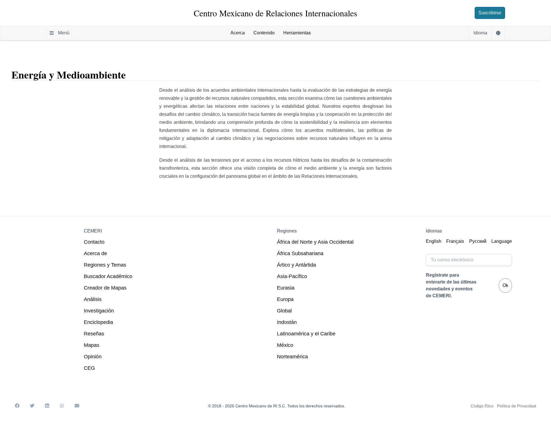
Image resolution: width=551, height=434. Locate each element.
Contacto (94, 242)
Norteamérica (292, 356)
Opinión (93, 356)
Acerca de (95, 253)
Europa (285, 299)
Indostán (287, 322)
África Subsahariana (300, 253)
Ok (505, 285)
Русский (477, 241)
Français (455, 241)
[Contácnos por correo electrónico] (77, 405)
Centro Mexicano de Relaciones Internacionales (275, 13)
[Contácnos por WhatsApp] (62, 405)
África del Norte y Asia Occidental (315, 242)
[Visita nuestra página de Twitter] (32, 405)
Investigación (99, 311)
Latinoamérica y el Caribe (306, 334)
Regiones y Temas (105, 265)
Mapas (91, 345)
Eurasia (285, 288)
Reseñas (94, 334)
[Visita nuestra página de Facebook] (17, 405)
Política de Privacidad (516, 406)
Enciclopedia (98, 322)
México (285, 345)
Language (501, 241)
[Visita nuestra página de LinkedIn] (47, 405)
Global (284, 311)
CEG (89, 368)
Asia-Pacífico (292, 276)
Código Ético (482, 406)
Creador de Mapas (105, 288)
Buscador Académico (108, 276)
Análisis (93, 299)
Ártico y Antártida (296, 265)
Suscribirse (489, 12)
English (433, 241)
